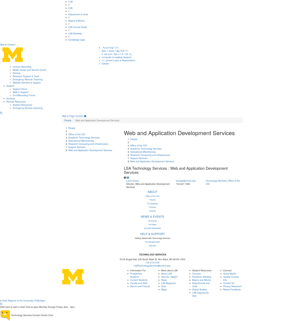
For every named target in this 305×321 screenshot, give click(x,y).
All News (152, 224)
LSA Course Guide (77, 27)
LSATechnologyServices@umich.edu (152, 265)
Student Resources (22, 104)
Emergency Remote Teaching (28, 79)
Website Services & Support (27, 82)
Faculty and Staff (138, 283)
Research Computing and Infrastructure (88, 143)
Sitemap (152, 245)
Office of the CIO (76, 134)
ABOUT (152, 192)
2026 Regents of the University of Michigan (23, 300)
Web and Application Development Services (90, 150)
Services (10, 98)
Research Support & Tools (26, 76)
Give (163, 286)
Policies (152, 207)
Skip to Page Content (72, 115)
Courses (196, 273)
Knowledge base (76, 39)
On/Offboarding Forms (24, 95)
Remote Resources (16, 101)
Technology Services (216, 180)
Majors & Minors (76, 20)
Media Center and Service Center (29, 69)
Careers (152, 210)
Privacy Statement (232, 286)
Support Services (76, 147)
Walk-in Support (20, 92)
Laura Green (132, 180)
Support (10, 85)
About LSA (166, 273)
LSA (70, 8)
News (164, 279)
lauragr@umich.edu (186, 180)
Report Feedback (232, 289)
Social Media (229, 273)
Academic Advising (201, 276)
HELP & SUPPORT (152, 234)
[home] (85, 115)
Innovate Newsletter (152, 228)
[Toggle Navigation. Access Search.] (1, 112)
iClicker (105, 63)
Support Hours (20, 88)
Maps (164, 289)
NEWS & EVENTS (152, 216)
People (67, 120)
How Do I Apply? (169, 276)
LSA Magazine (168, 283)
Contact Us (228, 283)
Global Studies (199, 289)
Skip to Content (7, 44)
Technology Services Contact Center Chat (32, 315)
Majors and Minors (201, 279)
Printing (16, 73)
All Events (152, 220)
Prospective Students (136, 275)
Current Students (138, 279)
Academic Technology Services (84, 137)
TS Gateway (152, 203)
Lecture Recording (22, 66)
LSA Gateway (75, 33)
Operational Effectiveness (81, 140)
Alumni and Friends (140, 286)
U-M (70, 1)
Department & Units (78, 14)
